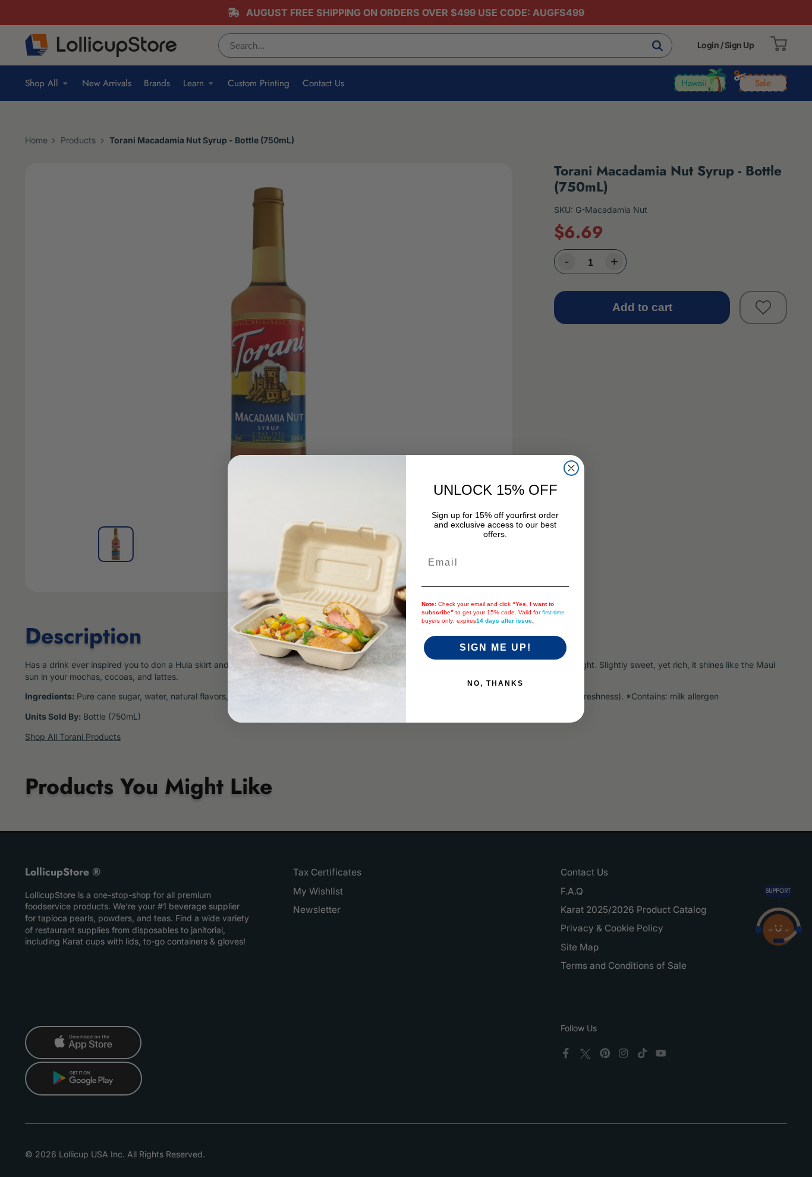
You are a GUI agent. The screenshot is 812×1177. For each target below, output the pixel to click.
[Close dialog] (571, 468)
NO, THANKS (495, 683)
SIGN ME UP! (495, 647)
